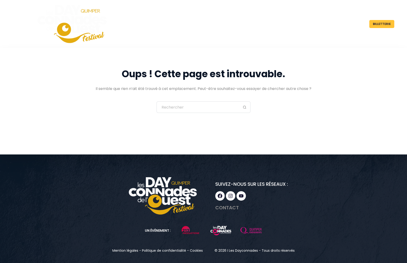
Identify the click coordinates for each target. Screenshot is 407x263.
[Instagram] (230, 196)
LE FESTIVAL (226, 23)
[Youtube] (241, 196)
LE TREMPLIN (263, 23)
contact (227, 207)
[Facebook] (220, 196)
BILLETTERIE (382, 24)
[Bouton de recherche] (245, 107)
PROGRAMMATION (187, 23)
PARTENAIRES (303, 23)
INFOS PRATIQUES (343, 23)
